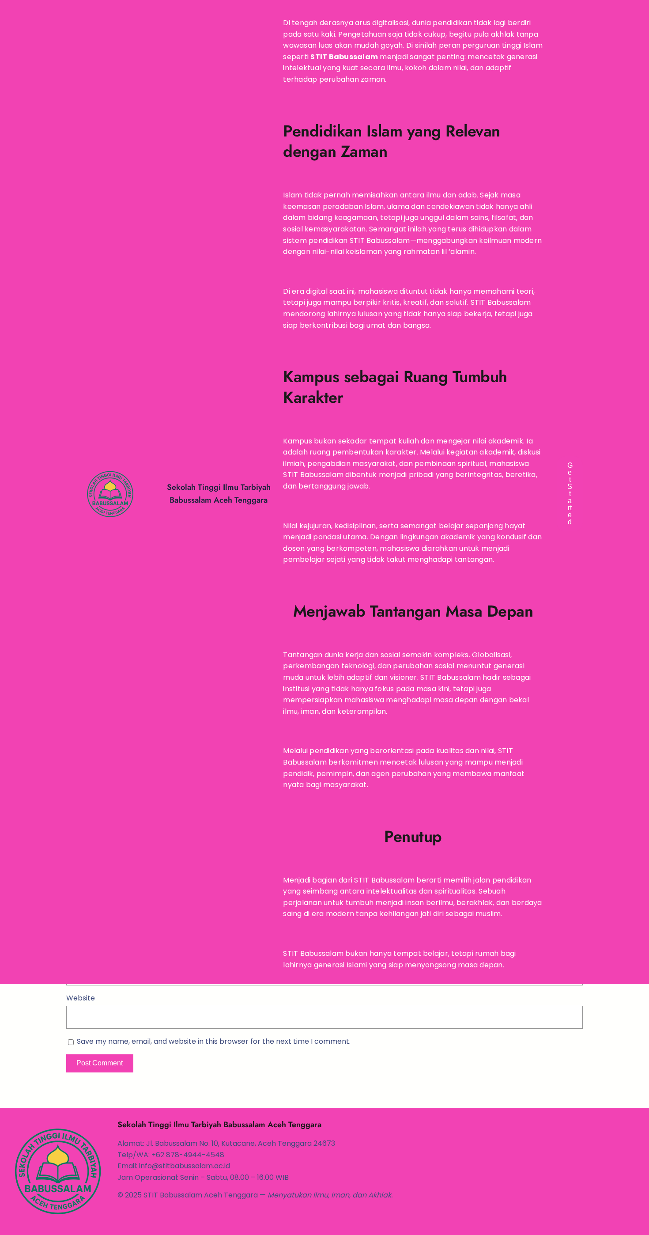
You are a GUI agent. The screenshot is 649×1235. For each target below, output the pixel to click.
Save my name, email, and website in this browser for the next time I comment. (214, 1041)
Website (80, 998)
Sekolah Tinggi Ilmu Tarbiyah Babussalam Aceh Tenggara (219, 1124)
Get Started (570, 494)
